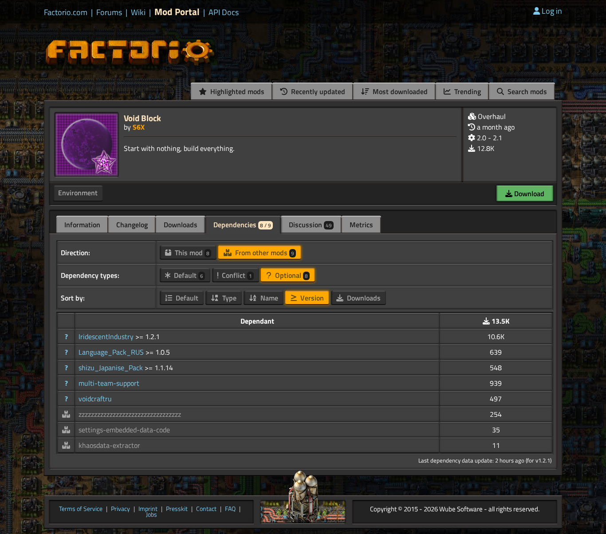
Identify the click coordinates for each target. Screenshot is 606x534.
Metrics (361, 224)
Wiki (138, 12)
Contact (206, 509)
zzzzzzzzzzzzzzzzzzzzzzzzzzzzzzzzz (130, 414)
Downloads (180, 224)
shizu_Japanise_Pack (112, 367)
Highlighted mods (236, 91)
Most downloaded (399, 91)
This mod (191, 252)
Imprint (147, 509)
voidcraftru (95, 398)
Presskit (177, 509)
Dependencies (242, 224)
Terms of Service (80, 509)
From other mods (263, 252)
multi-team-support (109, 383)
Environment (78, 192)
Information (82, 224)
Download (528, 193)
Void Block (142, 117)
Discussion (310, 224)
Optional (290, 275)
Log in (552, 11)
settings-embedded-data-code (124, 429)
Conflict (236, 275)
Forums (109, 12)
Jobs (151, 515)
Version (311, 298)
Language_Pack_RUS (112, 352)
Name (268, 298)
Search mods (526, 91)
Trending (467, 91)
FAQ (230, 509)
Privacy (120, 509)
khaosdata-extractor (109, 445)
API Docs (224, 12)
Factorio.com (65, 12)
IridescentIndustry (107, 336)
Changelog (132, 224)
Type (228, 298)
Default (187, 275)
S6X (139, 127)
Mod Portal (177, 11)
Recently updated (317, 91)
